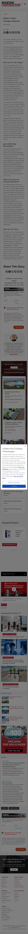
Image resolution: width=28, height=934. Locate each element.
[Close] (25, 446)
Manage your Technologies (14, 482)
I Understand (14, 486)
